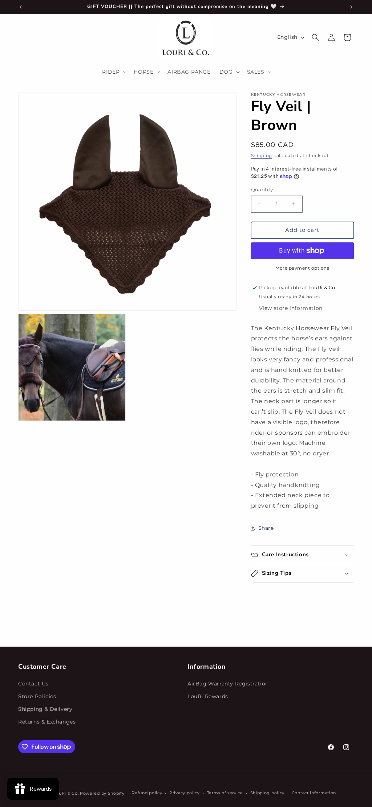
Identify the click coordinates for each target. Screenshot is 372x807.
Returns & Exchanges (47, 721)
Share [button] (266, 528)
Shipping (261, 155)
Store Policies (37, 696)
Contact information (314, 792)
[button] (113, 71)
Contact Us (33, 683)
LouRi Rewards (207, 696)
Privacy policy (184, 792)
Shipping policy (267, 792)
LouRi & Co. (66, 793)
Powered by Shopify (102, 793)
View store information (291, 308)
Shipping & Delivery (45, 709)
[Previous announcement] (21, 7)
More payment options (302, 268)
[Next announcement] (351, 7)
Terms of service (225, 792)
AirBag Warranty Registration (228, 683)
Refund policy (147, 792)
